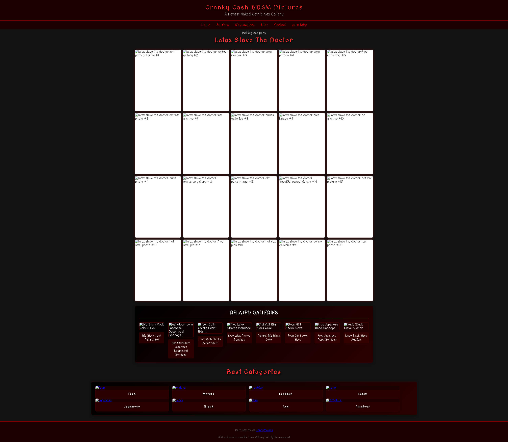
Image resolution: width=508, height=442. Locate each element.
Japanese (132, 406)
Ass (286, 406)
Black (209, 406)
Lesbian (286, 394)
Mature (209, 394)
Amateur (363, 406)
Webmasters (245, 25)
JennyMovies (264, 430)
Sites (264, 25)
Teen (132, 394)
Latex (362, 394)
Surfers (222, 25)
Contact (280, 25)
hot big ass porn (254, 33)
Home (205, 25)
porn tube (299, 25)
